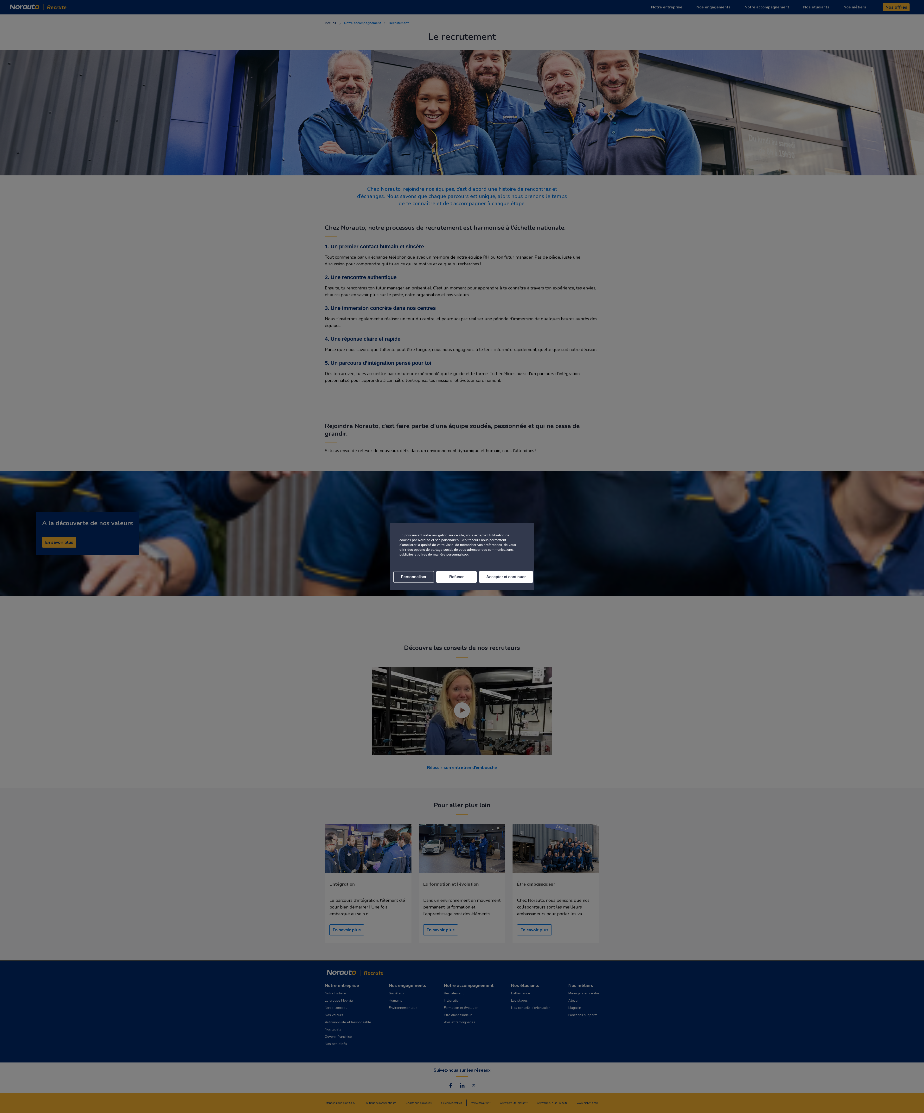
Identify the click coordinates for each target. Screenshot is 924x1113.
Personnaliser (413, 577)
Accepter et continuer (506, 577)
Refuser (456, 577)
